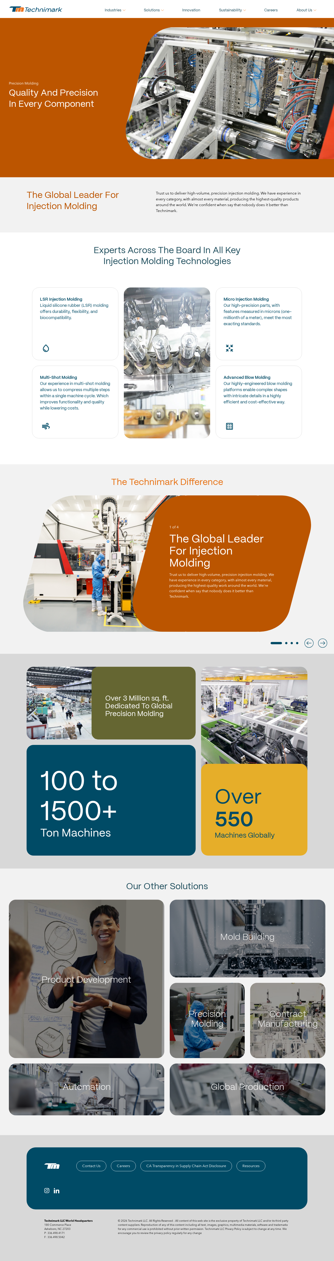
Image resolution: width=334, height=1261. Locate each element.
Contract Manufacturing (288, 1019)
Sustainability (230, 10)
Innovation (191, 10)
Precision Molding (207, 1019)
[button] (309, 643)
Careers (271, 10)
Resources (250, 1166)
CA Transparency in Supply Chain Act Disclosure (186, 1166)
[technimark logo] (36, 9)
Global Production (247, 1087)
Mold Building (247, 937)
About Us (304, 10)
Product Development (86, 980)
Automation (86, 1087)
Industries (113, 10)
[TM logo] (52, 1166)
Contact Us (91, 1166)
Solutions (152, 10)
